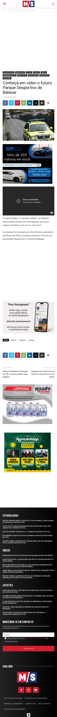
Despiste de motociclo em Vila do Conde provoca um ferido (42, 374)
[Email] (35, 103)
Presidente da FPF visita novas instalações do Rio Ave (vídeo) (28, 555)
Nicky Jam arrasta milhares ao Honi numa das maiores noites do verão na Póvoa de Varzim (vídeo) (27, 565)
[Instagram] (28, 690)
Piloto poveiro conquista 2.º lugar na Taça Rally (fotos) (26, 532)
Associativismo (30, 10)
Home (5, 10)
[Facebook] (5, 103)
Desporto (36, 72)
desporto (22, 340)
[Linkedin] (29, 103)
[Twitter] (11, 103)
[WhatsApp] (23, 103)
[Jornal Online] (28, 4)
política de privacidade (35, 638)
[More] (48, 103)
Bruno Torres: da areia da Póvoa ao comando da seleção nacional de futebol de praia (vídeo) (26, 577)
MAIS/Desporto (33, 75)
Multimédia (7, 78)
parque (31, 340)
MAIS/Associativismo (9, 75)
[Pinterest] (17, 103)
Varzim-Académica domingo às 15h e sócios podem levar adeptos (15, 374)
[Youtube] (36, 690)
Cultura (29, 72)
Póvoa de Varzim (16, 10)
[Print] (42, 103)
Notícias (43, 72)
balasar (13, 340)
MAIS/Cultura (22, 75)
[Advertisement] (28, 41)
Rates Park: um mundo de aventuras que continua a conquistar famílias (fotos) (24, 613)
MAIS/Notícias (44, 75)
